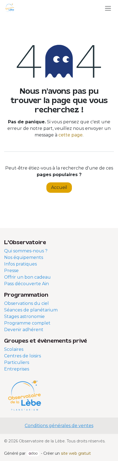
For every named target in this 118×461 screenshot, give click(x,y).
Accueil (59, 187)
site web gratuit (76, 453)
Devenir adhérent (23, 329)
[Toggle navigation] (108, 8)
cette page (70, 135)
